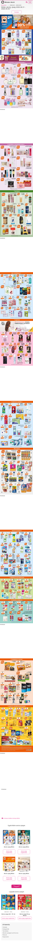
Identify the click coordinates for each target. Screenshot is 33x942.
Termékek (5, 931)
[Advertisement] (16, 126)
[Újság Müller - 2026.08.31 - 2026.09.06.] (9, 837)
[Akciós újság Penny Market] (25, 902)
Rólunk (5, 935)
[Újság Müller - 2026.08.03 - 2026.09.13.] (24, 837)
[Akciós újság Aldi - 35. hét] (8, 902)
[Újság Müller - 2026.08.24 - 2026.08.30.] (9, 864)
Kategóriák (6, 929)
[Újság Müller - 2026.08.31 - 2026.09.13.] (24, 864)
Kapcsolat (6, 937)
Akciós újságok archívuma (10, 933)
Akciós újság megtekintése (9, 851)
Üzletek (5, 927)
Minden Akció (10, 2)
